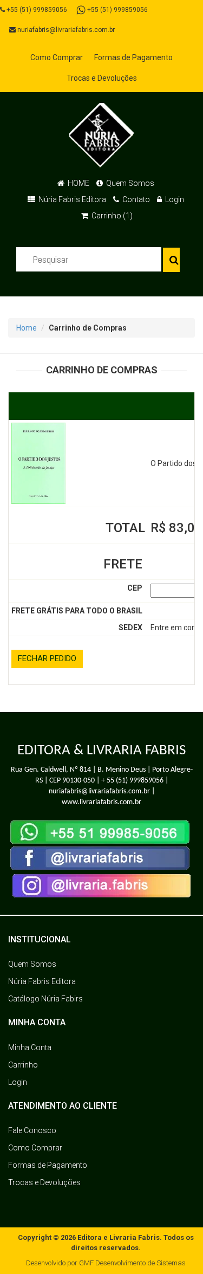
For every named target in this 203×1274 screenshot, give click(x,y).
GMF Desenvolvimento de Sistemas (132, 1263)
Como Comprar (56, 57)
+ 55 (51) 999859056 (132, 781)
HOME (77, 183)
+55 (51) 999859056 (36, 10)
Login (173, 199)
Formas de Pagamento (133, 57)
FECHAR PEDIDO (47, 658)
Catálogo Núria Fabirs (45, 998)
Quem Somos (129, 183)
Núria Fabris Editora (71, 199)
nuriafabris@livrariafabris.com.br (65, 30)
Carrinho (23, 1064)
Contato (135, 199)
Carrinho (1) (111, 215)
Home (26, 328)
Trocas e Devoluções (102, 78)
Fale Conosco (32, 1130)
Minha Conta (29, 1047)
